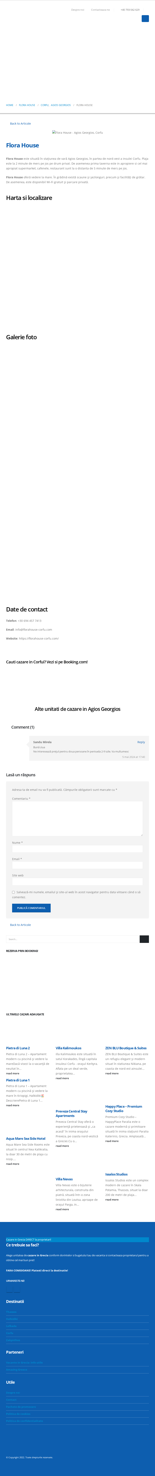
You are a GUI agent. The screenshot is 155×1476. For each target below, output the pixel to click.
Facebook (9, 1289)
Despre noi (77, 10)
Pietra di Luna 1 (18, 1080)
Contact (11, 1399)
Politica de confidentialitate (24, 1421)
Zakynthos (13, 1340)
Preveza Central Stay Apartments (71, 1113)
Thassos (11, 1312)
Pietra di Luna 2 (18, 1048)
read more (13, 1073)
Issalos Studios (116, 1174)
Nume (17, 843)
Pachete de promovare (21, 1407)
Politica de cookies (18, 1414)
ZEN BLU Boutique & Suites (125, 1048)
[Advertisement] (77, 59)
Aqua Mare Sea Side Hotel (25, 1138)
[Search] (144, 939)
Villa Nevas (64, 1179)
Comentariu (21, 799)
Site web (18, 875)
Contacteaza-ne (100, 10)
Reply (141, 742)
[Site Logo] (17, 15)
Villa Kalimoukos (68, 1048)
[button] (147, 9)
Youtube (17, 1289)
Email (17, 859)
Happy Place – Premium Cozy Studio (123, 1108)
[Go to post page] (28, 1030)
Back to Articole (20, 123)
